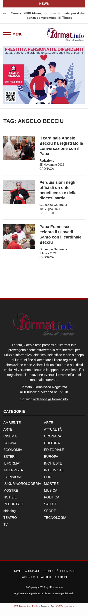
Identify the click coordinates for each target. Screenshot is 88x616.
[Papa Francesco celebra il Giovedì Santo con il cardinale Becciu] (19, 236)
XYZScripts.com (65, 606)
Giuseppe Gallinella (53, 205)
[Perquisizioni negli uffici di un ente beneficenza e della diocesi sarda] (19, 192)
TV (5, 524)
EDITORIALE (54, 450)
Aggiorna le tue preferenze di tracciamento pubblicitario (44, 593)
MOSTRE (51, 484)
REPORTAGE (14, 504)
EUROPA (51, 456)
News (44, 3)
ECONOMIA (12, 450)
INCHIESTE (47, 213)
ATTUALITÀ (53, 429)
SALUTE (50, 504)
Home (17, 571)
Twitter (45, 577)
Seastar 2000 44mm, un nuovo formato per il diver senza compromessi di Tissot (44, 15)
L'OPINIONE (13, 477)
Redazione (46, 160)
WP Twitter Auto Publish (27, 606)
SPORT (50, 511)
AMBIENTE (12, 423)
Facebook (28, 577)
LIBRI (48, 477)
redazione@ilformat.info (50, 399)
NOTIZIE (10, 497)
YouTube (61, 577)
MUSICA (50, 490)
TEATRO (10, 517)
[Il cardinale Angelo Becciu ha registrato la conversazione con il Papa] (19, 148)
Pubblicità (50, 571)
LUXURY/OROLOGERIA (22, 484)
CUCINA (9, 443)
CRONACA (46, 168)
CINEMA (10, 436)
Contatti (68, 571)
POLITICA (51, 497)
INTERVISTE (54, 470)
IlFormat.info (56, 587)
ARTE (48, 423)
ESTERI (9, 456)
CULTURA (52, 443)
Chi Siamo (32, 571)
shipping (9, 511)
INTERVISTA (13, 470)
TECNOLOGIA (55, 517)
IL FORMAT (12, 463)
